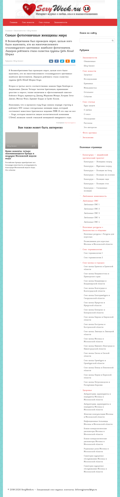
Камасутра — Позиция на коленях (99, 174)
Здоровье (88, 74)
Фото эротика (90, 132)
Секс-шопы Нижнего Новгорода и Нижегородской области (99, 347)
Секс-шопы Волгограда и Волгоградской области (95, 289)
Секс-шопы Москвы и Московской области (94, 340)
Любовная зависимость (95, 196)
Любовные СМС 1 (91, 204)
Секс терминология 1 (93, 253)
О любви (88, 109)
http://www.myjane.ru (70, 123)
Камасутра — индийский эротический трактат (95, 156)
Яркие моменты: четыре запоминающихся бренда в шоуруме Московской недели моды (20, 154)
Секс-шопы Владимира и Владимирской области (95, 282)
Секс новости (28, 22)
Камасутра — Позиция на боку (98, 170)
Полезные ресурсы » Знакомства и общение (94, 229)
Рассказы (88, 123)
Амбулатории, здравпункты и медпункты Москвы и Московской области (97, 396)
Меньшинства (90, 87)
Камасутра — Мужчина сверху (98, 166)
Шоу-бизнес (18, 60)
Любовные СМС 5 (92, 222)
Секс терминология (92, 249)
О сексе (87, 114)
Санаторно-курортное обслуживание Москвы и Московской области (95, 458)
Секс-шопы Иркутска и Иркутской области (94, 304)
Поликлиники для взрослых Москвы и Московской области (98, 243)
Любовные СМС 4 (92, 217)
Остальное (88, 92)
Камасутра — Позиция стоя (96, 183)
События (88, 96)
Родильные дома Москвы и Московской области (96, 450)
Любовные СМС (90, 200)
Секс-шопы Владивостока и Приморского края (96, 275)
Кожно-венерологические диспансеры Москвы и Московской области (95, 431)
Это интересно (90, 127)
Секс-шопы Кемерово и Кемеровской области (94, 311)
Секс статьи (44, 22)
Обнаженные (90, 61)
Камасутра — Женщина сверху (98, 161)
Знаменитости (60, 22)
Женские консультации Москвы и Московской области (98, 415)
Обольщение (89, 118)
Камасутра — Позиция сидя (96, 179)
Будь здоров (89, 105)
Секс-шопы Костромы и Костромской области (94, 325)
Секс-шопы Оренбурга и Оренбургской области (95, 362)
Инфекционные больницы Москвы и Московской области (98, 422)
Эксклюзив (88, 137)
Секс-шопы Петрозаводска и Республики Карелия (97, 383)
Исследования (90, 79)
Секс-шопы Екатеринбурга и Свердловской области (97, 296)
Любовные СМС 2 (92, 208)
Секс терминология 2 (93, 257)
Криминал (88, 83)
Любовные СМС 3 (92, 213)
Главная (13, 22)
